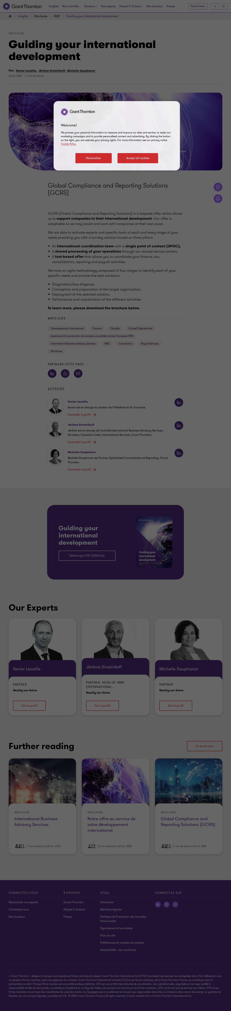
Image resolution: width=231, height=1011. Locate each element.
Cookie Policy (68, 144)
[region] (117, 135)
